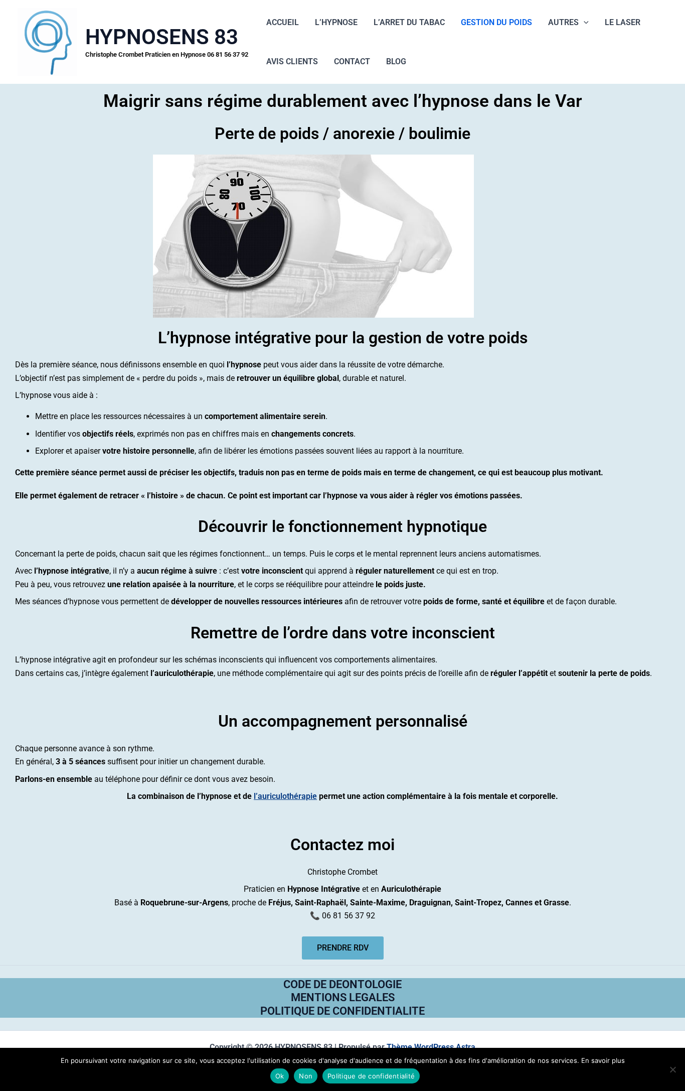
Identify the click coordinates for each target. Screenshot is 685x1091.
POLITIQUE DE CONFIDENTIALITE (342, 1011)
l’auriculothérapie (285, 796)
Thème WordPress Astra (431, 1047)
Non (305, 1076)
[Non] (672, 1069)
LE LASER (622, 22)
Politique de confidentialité (371, 1076)
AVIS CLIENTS (292, 61)
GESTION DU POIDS (496, 22)
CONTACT (352, 61)
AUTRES (563, 22)
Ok (279, 1076)
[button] (584, 22)
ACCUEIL (282, 22)
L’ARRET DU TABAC (409, 22)
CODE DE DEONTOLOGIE (342, 984)
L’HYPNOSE (336, 22)
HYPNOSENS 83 (161, 37)
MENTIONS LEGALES (343, 997)
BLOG (396, 61)
